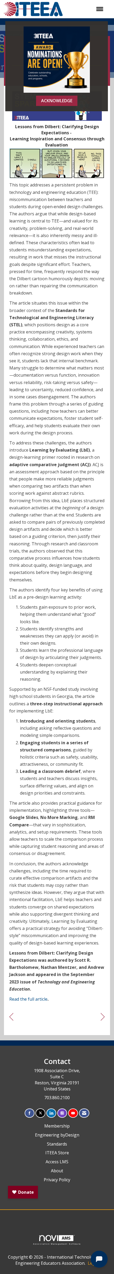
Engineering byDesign (57, 1135)
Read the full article (28, 999)
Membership (57, 1126)
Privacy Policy (57, 1180)
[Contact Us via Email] (84, 1113)
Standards (57, 1144)
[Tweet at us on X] (40, 1113)
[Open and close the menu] (86, 9)
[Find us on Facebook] (29, 1113)
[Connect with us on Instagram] (62, 1113)
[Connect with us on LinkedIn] (51, 1113)
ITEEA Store (57, 1153)
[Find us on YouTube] (73, 1113)
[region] (103, 1017)
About (57, 1171)
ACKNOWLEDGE (56, 101)
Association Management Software (57, 1244)
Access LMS (57, 1162)
